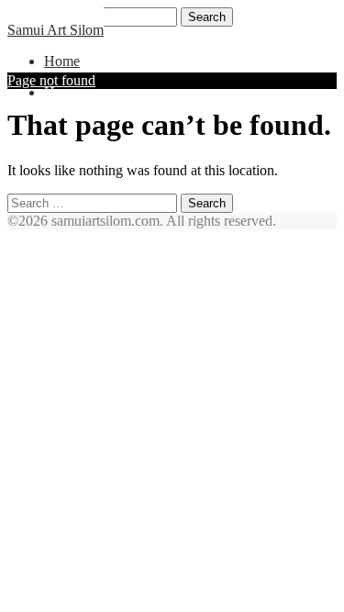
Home (62, 61)
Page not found (51, 80)
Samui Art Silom (55, 30)
